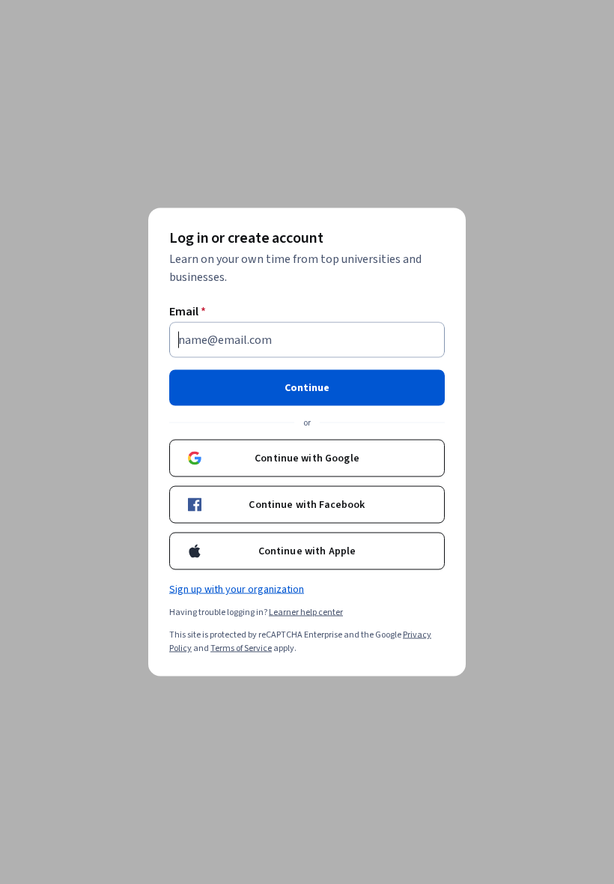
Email (187, 311)
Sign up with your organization (236, 589)
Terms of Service (241, 648)
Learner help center (306, 612)
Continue (307, 388)
